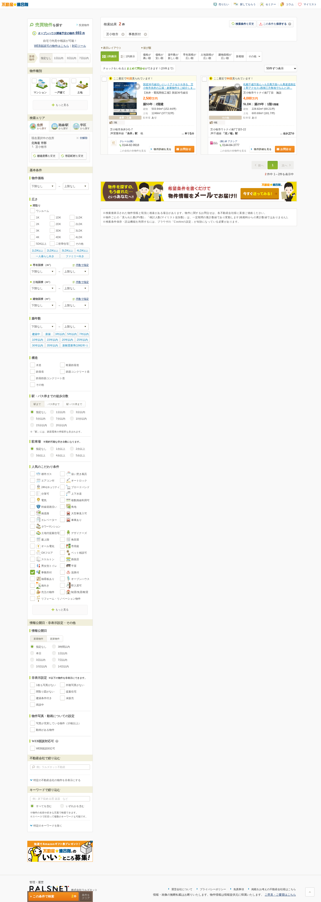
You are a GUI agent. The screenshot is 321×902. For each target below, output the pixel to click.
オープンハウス (80, 579)
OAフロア (47, 552)
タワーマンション (50, 526)
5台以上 (80, 455)
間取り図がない (45, 691)
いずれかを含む (75, 806)
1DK (58, 217)
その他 (79, 244)
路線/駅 (64, 126)
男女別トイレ (49, 566)
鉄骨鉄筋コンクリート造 (50, 378)
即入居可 (76, 585)
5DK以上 (41, 244)
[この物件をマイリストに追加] (137, 86)
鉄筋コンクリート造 (78, 371)
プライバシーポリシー (213, 889)
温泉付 (75, 572)
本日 (38, 653)
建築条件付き (44, 698)
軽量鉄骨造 (72, 365)
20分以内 (61, 425)
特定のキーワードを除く (47, 825)
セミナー (271, 4)
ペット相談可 (79, 552)
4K (37, 237)
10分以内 (81, 418)
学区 (85, 126)
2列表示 (112, 56)
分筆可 (45, 493)
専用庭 (75, 546)
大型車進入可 (79, 513)
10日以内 (41, 666)
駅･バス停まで (74, 404)
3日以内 (71, 58)
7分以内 (60, 418)
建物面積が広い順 (224, 56)
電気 (44, 500)
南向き (45, 585)
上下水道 (76, 493)
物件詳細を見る (162, 149)
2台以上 (80, 449)
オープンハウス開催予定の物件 (61, 33)
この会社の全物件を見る (133, 150)
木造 (38, 365)
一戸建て (60, 92)
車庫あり (76, 520)
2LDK (79, 224)
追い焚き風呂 (79, 474)
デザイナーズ (79, 533)
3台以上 (40, 455)
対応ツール (79, 45)
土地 (80, 92)
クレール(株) (126, 141)
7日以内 (84, 58)
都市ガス (46, 474)
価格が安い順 (159, 56)
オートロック (79, 480)
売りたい (224, 4)
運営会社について (181, 889)
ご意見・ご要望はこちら (280, 894)
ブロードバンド (80, 487)
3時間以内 (64, 647)
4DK (58, 237)
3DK (58, 230)
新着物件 (38, 638)
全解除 (84, 138)
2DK (58, 224)
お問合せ (185, 149)
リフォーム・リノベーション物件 (61, 598)
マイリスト (310, 4)
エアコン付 (47, 480)
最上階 (45, 539)
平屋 (73, 566)
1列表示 (130, 56)
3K (37, 230)
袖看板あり (47, 579)
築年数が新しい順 (173, 56)
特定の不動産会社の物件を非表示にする (57, 780)
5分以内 (40, 418)
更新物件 (55, 638)
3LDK (79, 230)
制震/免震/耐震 (79, 592)
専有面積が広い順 (189, 56)
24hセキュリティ (50, 487)
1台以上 (60, 449)
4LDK (79, 237)
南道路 (45, 513)
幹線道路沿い (49, 507)
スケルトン (47, 559)
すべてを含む (44, 806)
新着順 (240, 56)
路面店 (75, 559)
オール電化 (47, 546)
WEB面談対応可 (45, 748)
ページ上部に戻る (309, 892)
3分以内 (80, 412)
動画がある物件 (45, 730)
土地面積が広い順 (207, 56)
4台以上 (60, 455)
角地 (73, 507)
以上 (37, 250)
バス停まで (54, 404)
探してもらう (248, 4)
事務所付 (46, 572)
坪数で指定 (82, 265)
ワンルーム (42, 211)
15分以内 (41, 425)
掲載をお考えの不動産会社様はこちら (273, 889)
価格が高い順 (147, 56)
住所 (42, 126)
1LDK (79, 217)
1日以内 (58, 58)
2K (37, 224)
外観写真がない (75, 685)
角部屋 (75, 539)
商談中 (40, 704)
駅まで (37, 404)
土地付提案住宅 (50, 533)
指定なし (46, 58)
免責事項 (238, 889)
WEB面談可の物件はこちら (51, 45)
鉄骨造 (40, 371)
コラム (290, 4)
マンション (40, 92)
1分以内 (60, 412)
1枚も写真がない (46, 685)
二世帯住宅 (62, 244)
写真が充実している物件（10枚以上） (58, 723)
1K (37, 217)
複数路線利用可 (80, 500)
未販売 (70, 698)
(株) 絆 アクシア (228, 141)
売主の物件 (47, 592)
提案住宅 (71, 691)
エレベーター (49, 520)
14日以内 (63, 666)
